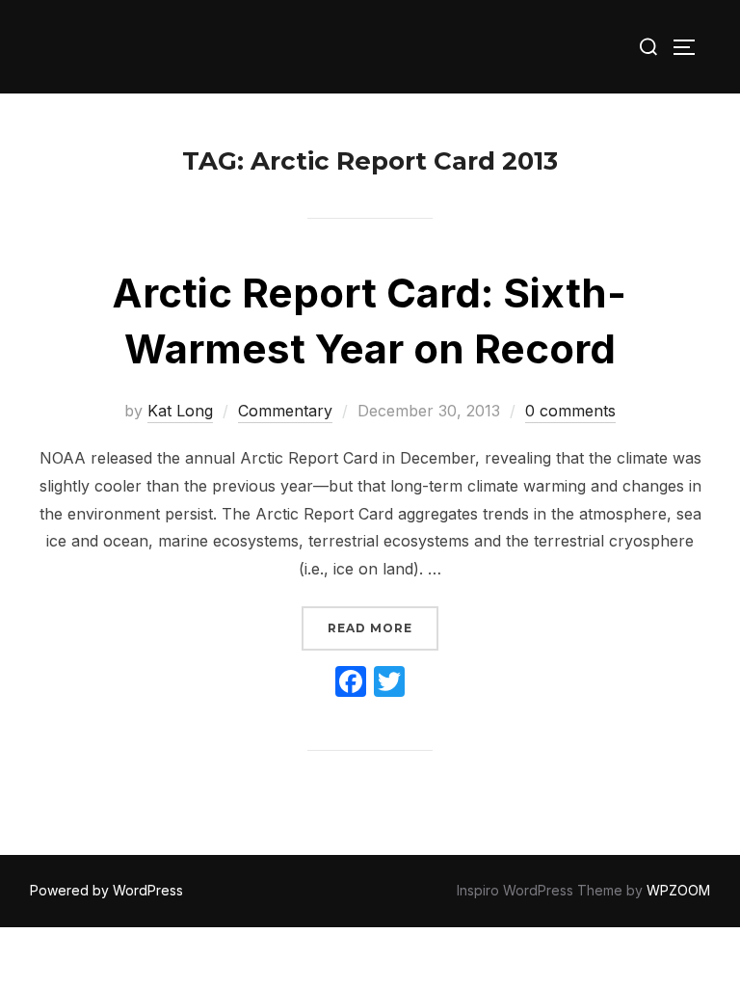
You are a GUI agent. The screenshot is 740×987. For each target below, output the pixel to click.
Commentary (285, 410)
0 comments (570, 410)
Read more (383, 627)
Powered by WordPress (106, 890)
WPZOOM (678, 890)
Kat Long (180, 410)
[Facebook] (350, 684)
